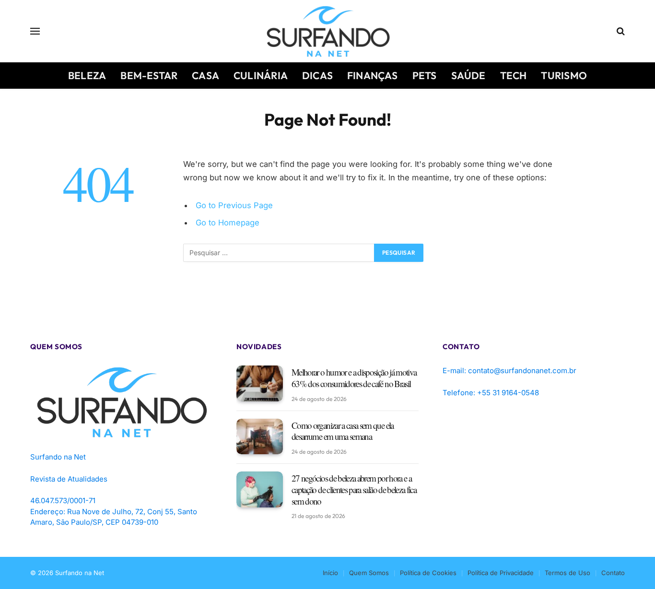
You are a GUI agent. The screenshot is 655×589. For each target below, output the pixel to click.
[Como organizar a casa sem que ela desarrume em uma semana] (259, 437)
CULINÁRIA (261, 75)
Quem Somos (369, 573)
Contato (613, 573)
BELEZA (87, 75)
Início (330, 573)
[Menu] (35, 31)
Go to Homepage (227, 222)
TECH (513, 75)
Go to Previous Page (234, 205)
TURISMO (563, 75)
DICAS (317, 75)
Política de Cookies (428, 573)
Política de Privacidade (501, 573)
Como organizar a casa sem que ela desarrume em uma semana (343, 431)
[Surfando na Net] (328, 31)
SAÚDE (468, 75)
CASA (205, 75)
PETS (424, 75)
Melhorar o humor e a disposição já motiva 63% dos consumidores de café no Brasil (354, 377)
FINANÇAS (372, 75)
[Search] (620, 31)
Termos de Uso (567, 573)
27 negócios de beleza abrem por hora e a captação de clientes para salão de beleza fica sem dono (354, 489)
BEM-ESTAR (148, 75)
